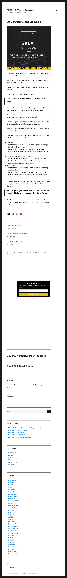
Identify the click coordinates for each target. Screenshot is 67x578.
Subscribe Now (33, 294)
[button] (33, 283)
